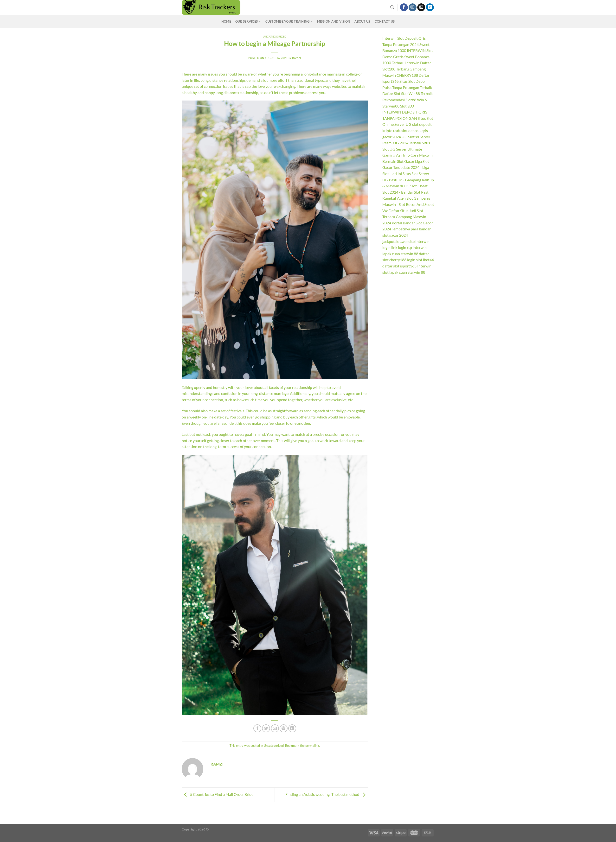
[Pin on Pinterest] (284, 728)
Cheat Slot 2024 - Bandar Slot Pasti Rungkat (406, 192)
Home (226, 21)
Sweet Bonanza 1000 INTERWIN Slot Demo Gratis (407, 50)
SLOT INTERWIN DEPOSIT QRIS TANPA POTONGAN (404, 112)
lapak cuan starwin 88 (400, 253)
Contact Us (385, 21)
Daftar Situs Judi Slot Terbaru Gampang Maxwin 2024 (404, 216)
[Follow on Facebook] (404, 7)
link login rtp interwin (409, 247)
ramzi (296, 57)
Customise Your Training (287, 21)
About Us (362, 21)
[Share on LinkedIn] (292, 728)
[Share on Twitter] (266, 728)
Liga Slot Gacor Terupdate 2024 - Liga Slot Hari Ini (405, 167)
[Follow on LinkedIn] (430, 7)
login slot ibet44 (420, 259)
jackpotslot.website (398, 241)
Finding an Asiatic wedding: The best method (322, 794)
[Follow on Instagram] (413, 7)
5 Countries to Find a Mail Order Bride (221, 794)
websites (339, 86)
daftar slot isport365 (399, 266)
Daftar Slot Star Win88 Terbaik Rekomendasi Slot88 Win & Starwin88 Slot (407, 99)
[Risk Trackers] (227, 7)
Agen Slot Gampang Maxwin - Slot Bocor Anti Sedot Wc (408, 204)
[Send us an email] (421, 7)
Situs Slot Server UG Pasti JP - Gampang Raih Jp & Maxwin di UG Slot (408, 179)
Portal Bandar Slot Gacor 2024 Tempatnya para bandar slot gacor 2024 (407, 229)
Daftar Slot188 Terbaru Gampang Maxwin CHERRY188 (406, 68)
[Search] (392, 7)
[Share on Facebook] (257, 728)
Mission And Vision (333, 21)
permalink (312, 745)
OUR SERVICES (246, 21)
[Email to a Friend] (275, 728)
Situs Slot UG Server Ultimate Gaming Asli (406, 148)
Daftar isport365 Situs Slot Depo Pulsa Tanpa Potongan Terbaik (407, 81)
